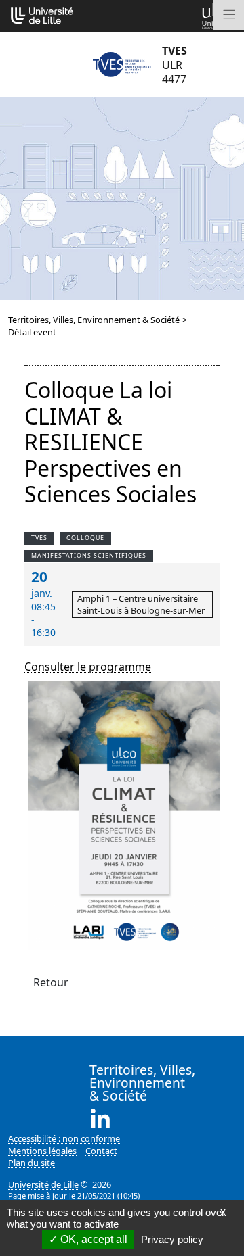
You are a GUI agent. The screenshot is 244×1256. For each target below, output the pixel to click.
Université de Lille (43, 1184)
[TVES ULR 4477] (122, 65)
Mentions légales (42, 1150)
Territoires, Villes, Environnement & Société (94, 320)
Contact (101, 1150)
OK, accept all (92, 1239)
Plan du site (31, 1163)
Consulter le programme (87, 666)
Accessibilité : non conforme (64, 1138)
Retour (50, 982)
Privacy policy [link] (172, 1239)
